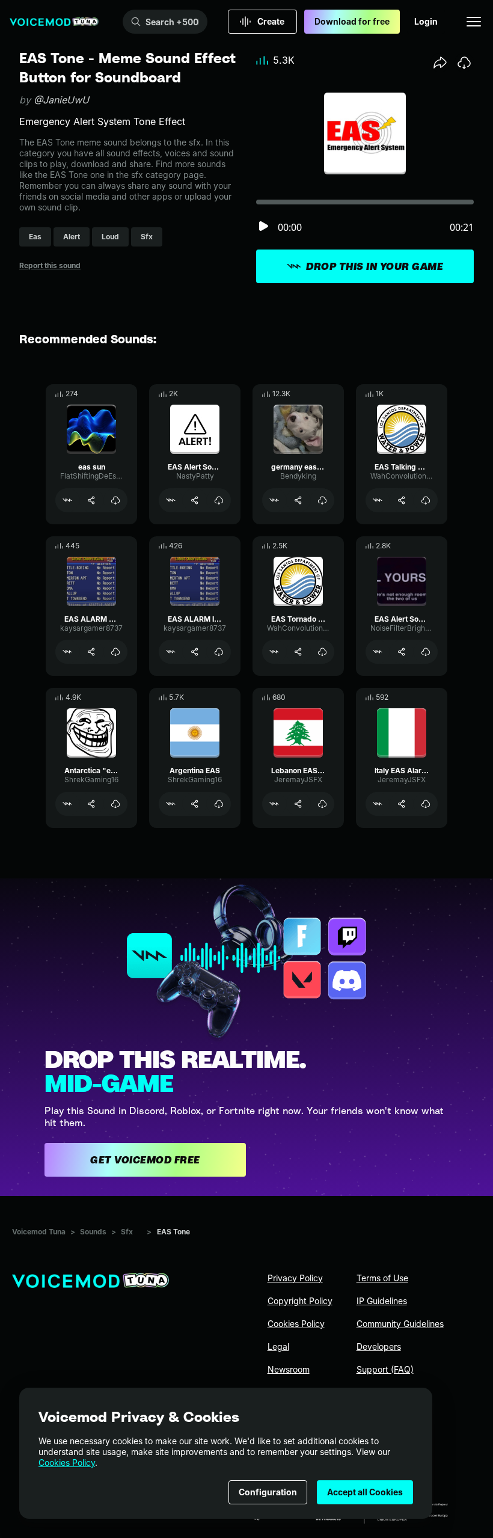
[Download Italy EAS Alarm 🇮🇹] (426, 804)
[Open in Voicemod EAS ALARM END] (67, 652)
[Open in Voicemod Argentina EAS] (171, 804)
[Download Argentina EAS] (219, 804)
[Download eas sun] (115, 500)
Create (270, 21)
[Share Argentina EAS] (195, 804)
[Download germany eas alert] (322, 500)
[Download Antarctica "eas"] (115, 804)
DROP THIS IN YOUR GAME (374, 266)
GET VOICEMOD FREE (145, 1160)
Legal (278, 1346)
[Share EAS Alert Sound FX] (402, 652)
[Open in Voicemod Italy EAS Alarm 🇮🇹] (378, 804)
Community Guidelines (400, 1324)
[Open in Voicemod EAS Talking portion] (378, 500)
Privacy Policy (295, 1278)
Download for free (352, 21)
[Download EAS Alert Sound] (219, 500)
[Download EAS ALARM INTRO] (219, 652)
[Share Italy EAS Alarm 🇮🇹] (402, 804)
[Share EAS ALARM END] (91, 652)
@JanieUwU (61, 100)
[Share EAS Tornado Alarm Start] (298, 652)
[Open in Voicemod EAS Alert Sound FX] (378, 652)
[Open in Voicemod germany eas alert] (274, 500)
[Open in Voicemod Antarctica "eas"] (67, 804)
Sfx (127, 1231)
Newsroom (289, 1369)
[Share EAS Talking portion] (402, 500)
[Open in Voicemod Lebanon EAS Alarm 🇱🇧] (274, 804)
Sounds (93, 1231)
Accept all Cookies (365, 1492)
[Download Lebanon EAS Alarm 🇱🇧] (322, 804)
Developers (379, 1346)
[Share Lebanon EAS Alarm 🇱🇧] (298, 804)
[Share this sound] (440, 62)
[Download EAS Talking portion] (426, 500)
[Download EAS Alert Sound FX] (426, 652)
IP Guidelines (382, 1301)
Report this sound (50, 265)
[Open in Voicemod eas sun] (67, 500)
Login (426, 21)
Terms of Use (382, 1278)
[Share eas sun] (91, 500)
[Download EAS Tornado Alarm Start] (322, 652)
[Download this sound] (464, 62)
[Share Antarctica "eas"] (91, 804)
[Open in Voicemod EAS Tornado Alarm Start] (274, 652)
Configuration (268, 1492)
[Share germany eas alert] (298, 500)
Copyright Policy (300, 1301)
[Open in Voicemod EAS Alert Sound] (171, 500)
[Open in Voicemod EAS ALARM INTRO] (171, 652)
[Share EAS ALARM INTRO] (195, 652)
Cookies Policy (66, 1462)
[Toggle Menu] (473, 21)
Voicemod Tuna (39, 1231)
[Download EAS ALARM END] (115, 652)
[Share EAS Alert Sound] (195, 500)
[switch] (263, 227)
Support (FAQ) (385, 1369)
